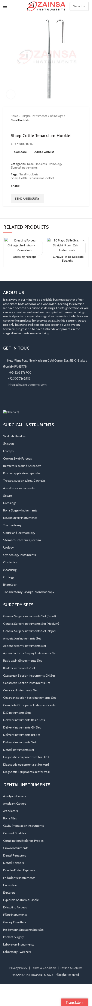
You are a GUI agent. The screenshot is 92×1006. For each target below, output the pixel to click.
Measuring (9, 570)
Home (14, 116)
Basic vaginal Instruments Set (22, 660)
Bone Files (10, 818)
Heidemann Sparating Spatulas (23, 930)
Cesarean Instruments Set (20, 690)
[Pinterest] (34, 186)
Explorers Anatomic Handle (21, 900)
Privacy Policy (18, 968)
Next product (21, 126)
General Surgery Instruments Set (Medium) (31, 624)
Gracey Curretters (14, 922)
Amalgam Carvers (14, 803)
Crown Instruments (15, 848)
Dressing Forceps (24, 257)
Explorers (9, 892)
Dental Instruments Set (18, 750)
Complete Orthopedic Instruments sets (29, 705)
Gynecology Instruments (19, 555)
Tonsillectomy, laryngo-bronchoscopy (28, 592)
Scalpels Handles (14, 436)
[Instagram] (12, 398)
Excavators (10, 885)
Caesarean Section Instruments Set (26, 683)
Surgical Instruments (34, 116)
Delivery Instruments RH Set (21, 735)
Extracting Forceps (15, 907)
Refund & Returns (71, 968)
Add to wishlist (44, 151)
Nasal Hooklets (20, 120)
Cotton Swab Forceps (17, 458)
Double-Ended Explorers (19, 870)
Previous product (13, 126)
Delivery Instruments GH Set (22, 727)
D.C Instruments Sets (17, 713)
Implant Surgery (13, 937)
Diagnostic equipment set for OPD (26, 757)
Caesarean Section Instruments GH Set (29, 675)
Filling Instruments (15, 915)
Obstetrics (10, 562)
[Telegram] (44, 186)
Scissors (9, 443)
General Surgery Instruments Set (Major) (29, 631)
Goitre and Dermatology (19, 533)
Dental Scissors (13, 863)
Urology (8, 547)
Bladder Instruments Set (19, 668)
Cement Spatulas (14, 833)
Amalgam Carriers (14, 796)
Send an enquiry (27, 198)
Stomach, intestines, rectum (22, 540)
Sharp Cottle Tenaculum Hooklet (32, 178)
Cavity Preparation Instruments (23, 826)
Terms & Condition (43, 968)
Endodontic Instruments (19, 878)
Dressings (9, 503)
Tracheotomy (12, 525)
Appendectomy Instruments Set (24, 646)
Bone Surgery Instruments (20, 510)
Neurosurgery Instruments (20, 518)
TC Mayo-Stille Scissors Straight (67, 258)
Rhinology (56, 116)
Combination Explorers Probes (23, 841)
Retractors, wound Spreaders (22, 466)
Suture (7, 496)
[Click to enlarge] (10, 94)
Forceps (8, 451)
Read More (39, 251)
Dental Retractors (14, 855)
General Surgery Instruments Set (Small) (29, 616)
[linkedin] (39, 186)
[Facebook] (23, 186)
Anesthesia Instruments (19, 488)
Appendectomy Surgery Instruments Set (29, 653)
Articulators (10, 811)
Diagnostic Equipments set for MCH (26, 772)
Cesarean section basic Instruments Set (29, 698)
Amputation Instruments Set (22, 638)
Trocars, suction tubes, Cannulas (24, 481)
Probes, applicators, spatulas (22, 473)
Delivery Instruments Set (19, 742)
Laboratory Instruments (18, 944)
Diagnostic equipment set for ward (26, 764)
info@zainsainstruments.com (27, 384)
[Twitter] (28, 186)
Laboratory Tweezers (17, 952)
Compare (20, 151)
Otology (8, 577)
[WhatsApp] (24, 398)
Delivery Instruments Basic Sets (24, 720)
